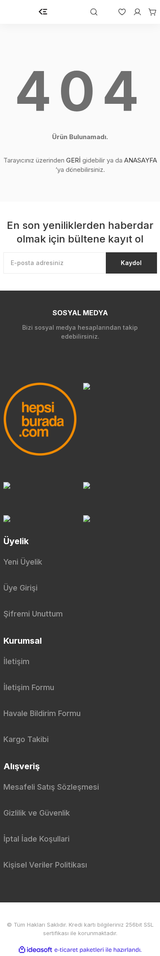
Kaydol (131, 262)
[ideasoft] (35, 950)
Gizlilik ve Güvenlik (36, 812)
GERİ (73, 160)
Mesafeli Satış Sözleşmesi (51, 786)
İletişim (16, 661)
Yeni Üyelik (22, 561)
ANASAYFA (140, 160)
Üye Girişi (20, 587)
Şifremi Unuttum (33, 613)
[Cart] (149, 11)
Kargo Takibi (26, 739)
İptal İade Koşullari (36, 838)
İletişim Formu (28, 687)
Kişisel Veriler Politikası (45, 864)
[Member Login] (134, 11)
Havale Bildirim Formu (42, 713)
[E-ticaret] (79, 950)
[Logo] (43, 12)
